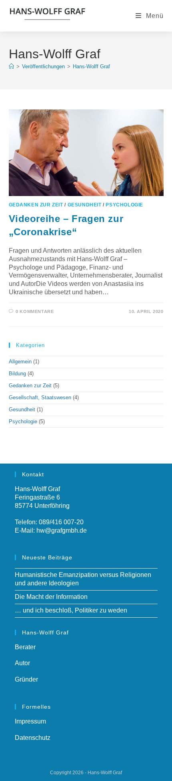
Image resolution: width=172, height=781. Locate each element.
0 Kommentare (35, 311)
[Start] (11, 66)
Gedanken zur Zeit (36, 205)
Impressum (30, 721)
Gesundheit (85, 205)
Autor (22, 663)
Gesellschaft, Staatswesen (40, 397)
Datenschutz (32, 737)
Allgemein (20, 362)
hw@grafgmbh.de (61, 530)
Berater (25, 647)
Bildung (17, 374)
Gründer (26, 679)
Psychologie (124, 205)
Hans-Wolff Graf (91, 66)
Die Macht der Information (51, 596)
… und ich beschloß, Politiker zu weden (71, 610)
